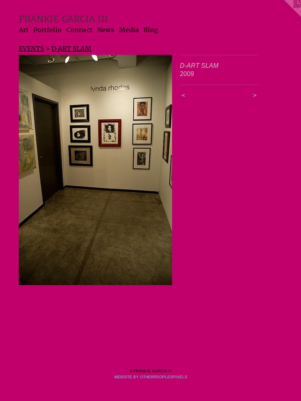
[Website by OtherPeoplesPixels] (285, 15)
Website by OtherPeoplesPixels (150, 377)
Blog (150, 30)
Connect (79, 30)
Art (24, 30)
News (105, 30)
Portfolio (47, 30)
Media (129, 30)
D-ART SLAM (71, 48)
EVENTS (31, 48)
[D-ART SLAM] (95, 170)
